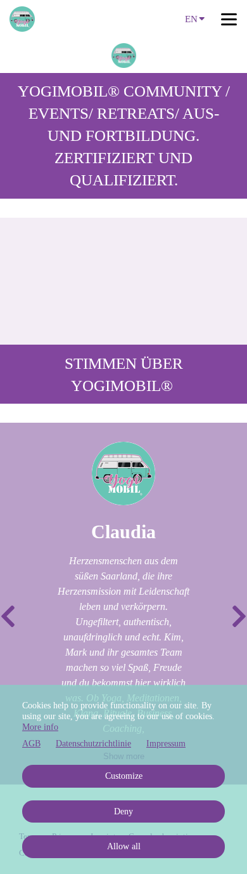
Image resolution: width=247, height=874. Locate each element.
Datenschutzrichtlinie (93, 743)
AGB (31, 743)
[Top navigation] (229, 19)
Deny (123, 811)
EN (191, 19)
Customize (123, 776)
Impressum (166, 743)
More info (40, 727)
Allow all (124, 846)
